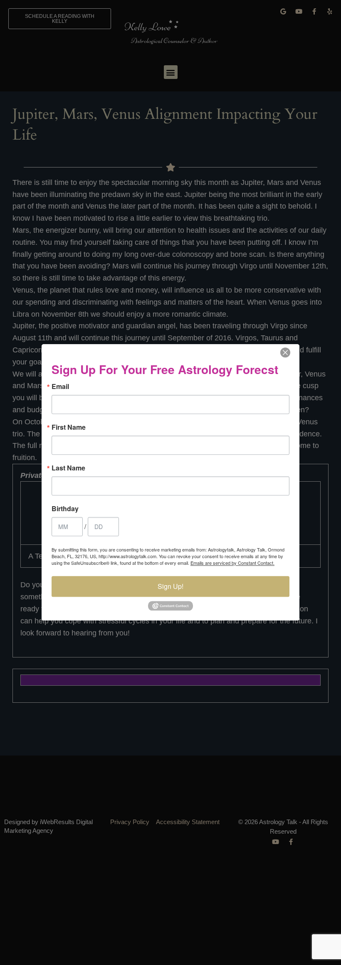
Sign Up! (170, 586)
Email (60, 386)
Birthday (65, 508)
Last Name (68, 468)
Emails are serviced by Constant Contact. (232, 562)
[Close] (285, 352)
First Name (69, 427)
